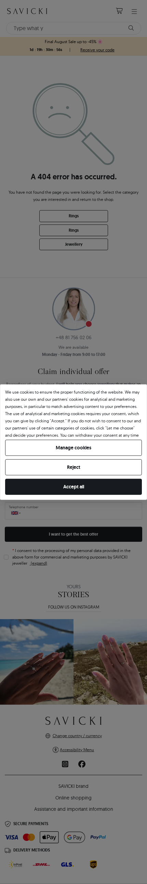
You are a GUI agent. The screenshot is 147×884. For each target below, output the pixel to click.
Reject (73, 467)
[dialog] (73, 442)
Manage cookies (73, 448)
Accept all (73, 487)
